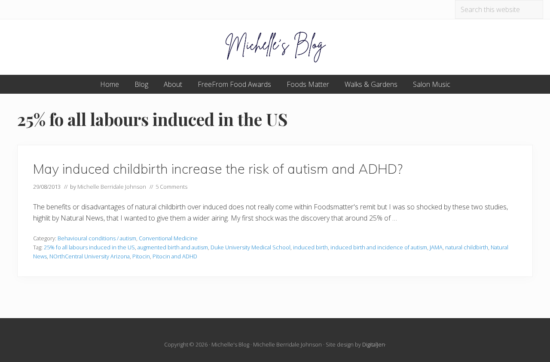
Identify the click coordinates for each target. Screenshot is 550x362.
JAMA (436, 247)
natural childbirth (466, 247)
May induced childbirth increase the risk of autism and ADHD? (218, 168)
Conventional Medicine (168, 238)
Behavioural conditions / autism (97, 238)
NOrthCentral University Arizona (89, 256)
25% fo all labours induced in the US (89, 247)
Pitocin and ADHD (175, 256)
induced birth (310, 247)
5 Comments (171, 186)
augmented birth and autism (173, 247)
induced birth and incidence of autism (378, 247)
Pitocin (141, 256)
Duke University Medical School (250, 247)
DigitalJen (373, 344)
